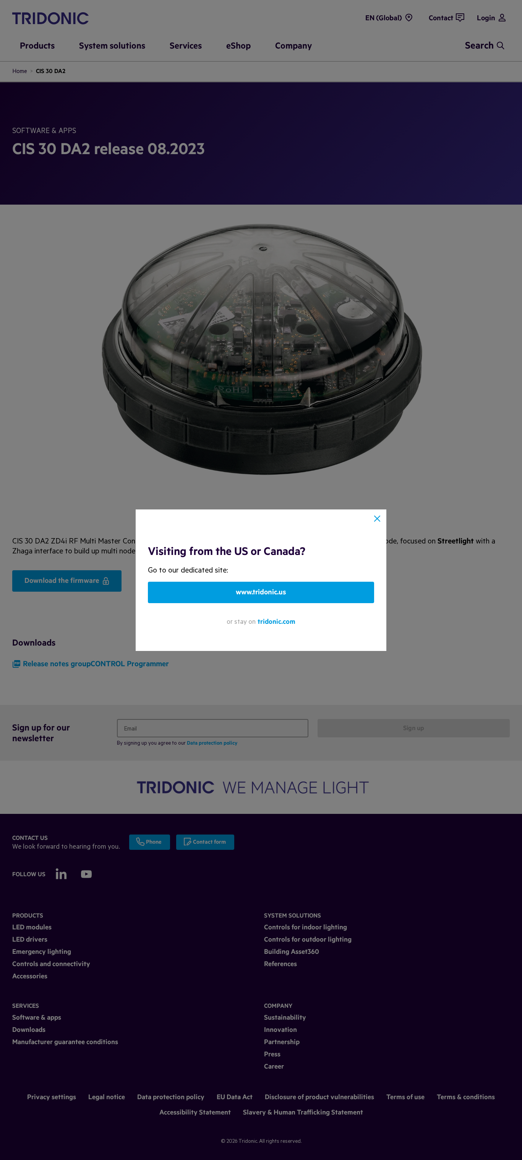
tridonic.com (276, 621)
